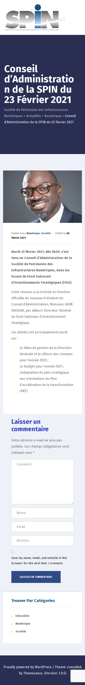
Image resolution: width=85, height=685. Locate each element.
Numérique (33, 233)
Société (46, 233)
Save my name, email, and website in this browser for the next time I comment (39, 560)
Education (22, 616)
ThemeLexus (32, 673)
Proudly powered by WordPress (28, 667)
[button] (76, 17)
